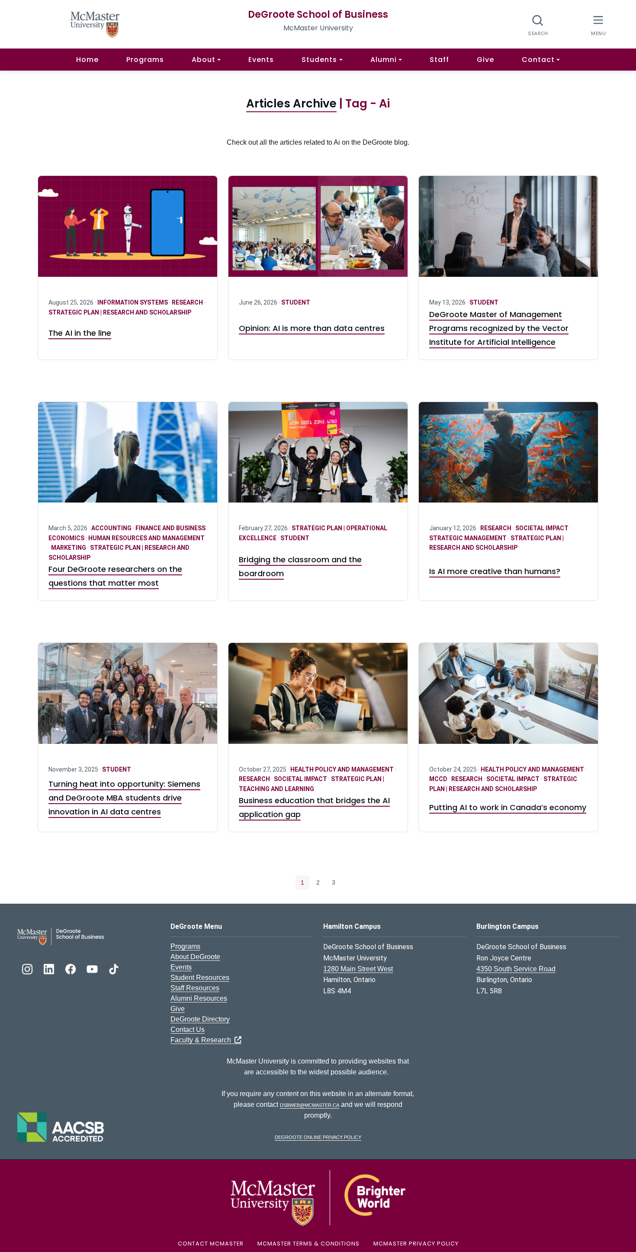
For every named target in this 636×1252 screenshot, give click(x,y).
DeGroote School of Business (318, 14)
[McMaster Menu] (598, 24)
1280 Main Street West (358, 969)
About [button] (203, 60)
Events (261, 60)
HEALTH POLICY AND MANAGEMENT (342, 769)
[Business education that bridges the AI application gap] (318, 698)
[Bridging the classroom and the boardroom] (318, 457)
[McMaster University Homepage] (95, 23)
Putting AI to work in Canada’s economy (507, 807)
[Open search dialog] (538, 25)
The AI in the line (79, 333)
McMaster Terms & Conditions (308, 1243)
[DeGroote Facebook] (71, 968)
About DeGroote (195, 956)
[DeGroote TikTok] (114, 968)
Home (87, 60)
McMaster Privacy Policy (416, 1243)
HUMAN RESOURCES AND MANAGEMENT (146, 538)
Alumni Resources (198, 998)
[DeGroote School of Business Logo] (60, 936)
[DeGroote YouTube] (93, 968)
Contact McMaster (211, 1243)
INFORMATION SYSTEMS (133, 302)
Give (485, 60)
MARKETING (69, 547)
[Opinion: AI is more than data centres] (318, 231)
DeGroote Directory (200, 1019)
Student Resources (199, 977)
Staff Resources (194, 988)
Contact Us (187, 1029)
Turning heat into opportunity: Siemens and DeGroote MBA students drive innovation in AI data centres (124, 797)
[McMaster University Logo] (318, 1197)
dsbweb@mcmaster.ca (309, 1104)
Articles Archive (291, 103)
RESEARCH (188, 302)
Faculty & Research (202, 1040)
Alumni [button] (383, 60)
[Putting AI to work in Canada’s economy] (508, 698)
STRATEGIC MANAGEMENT (468, 538)
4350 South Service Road (516, 969)
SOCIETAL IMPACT (542, 528)
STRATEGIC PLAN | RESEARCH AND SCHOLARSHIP (119, 312)
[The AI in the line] (127, 231)
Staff (439, 60)
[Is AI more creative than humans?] (508, 457)
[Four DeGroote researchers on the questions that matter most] (127, 457)
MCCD (439, 778)
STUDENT (295, 302)
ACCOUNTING (112, 528)
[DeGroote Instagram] (28, 968)
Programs (145, 60)
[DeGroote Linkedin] (50, 968)
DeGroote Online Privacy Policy (318, 1136)
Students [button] (319, 60)
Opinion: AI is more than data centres (312, 328)
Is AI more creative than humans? (494, 571)
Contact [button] (538, 60)
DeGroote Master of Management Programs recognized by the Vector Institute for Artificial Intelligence (499, 328)
